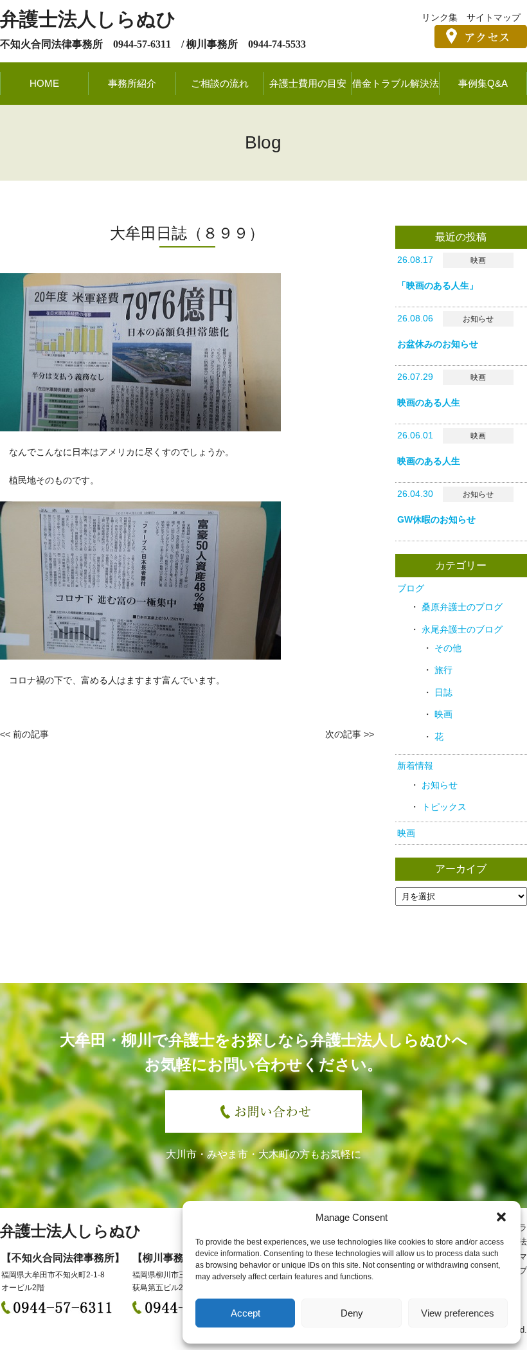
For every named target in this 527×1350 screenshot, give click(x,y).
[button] (501, 1216)
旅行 (443, 670)
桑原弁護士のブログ (462, 607)
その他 (447, 648)
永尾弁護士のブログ (462, 629)
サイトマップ (494, 17)
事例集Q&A (483, 83)
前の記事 (31, 734)
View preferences (457, 1313)
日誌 (443, 692)
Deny (352, 1313)
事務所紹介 (132, 83)
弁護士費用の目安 (307, 83)
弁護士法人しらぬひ (88, 19)
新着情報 (415, 765)
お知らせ (440, 785)
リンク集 (440, 17)
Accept (245, 1313)
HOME (44, 83)
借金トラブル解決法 (395, 83)
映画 (443, 714)
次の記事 (343, 734)
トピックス (444, 807)
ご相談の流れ (220, 83)
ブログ (410, 588)
